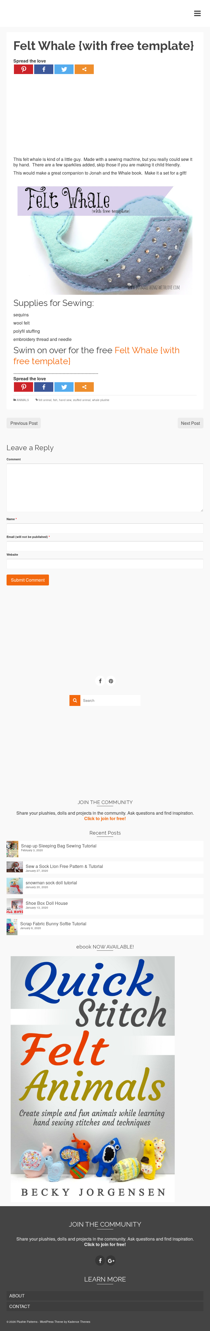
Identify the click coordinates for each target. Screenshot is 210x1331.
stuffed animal (82, 400)
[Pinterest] (23, 69)
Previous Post (23, 423)
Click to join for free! (105, 818)
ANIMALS (23, 400)
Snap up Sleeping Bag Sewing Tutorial (59, 846)
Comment (14, 459)
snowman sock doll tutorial (51, 882)
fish (55, 400)
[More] (84, 69)
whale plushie (100, 400)
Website (12, 554)
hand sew (65, 400)
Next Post (190, 423)
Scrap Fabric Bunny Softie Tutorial (53, 923)
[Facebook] (43, 69)
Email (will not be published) (28, 537)
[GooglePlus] (111, 1260)
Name (12, 519)
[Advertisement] (105, 118)
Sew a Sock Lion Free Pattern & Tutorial (64, 866)
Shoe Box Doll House (47, 903)
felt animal (45, 400)
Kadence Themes (79, 1322)
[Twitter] (64, 69)
